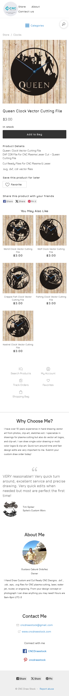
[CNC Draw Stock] (10, 9)
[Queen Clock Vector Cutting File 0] (34, 72)
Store (22, 6)
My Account (48, 373)
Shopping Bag (21, 396)
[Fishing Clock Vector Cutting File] (51, 278)
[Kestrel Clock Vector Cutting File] (18, 326)
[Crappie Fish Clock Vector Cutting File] (18, 278)
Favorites (48, 384)
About (35, 6)
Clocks (17, 34)
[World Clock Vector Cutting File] (18, 230)
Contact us (26, 11)
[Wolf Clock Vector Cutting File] (51, 230)
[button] (15, 184)
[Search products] (64, 24)
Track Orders (21, 384)
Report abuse (47, 688)
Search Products (21, 373)
